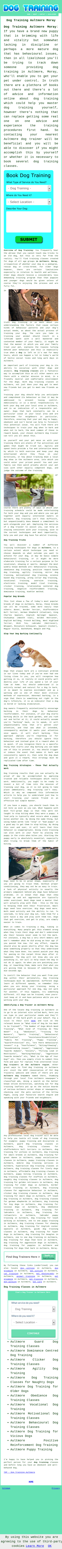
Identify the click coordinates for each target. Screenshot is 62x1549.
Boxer (17, 610)
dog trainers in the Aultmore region (26, 1065)
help (6, 535)
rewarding (41, 736)
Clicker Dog (45, 1359)
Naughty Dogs (43, 1382)
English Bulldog (12, 621)
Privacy (56, 1488)
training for (22, 561)
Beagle (37, 629)
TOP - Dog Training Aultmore (19, 1472)
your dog (32, 428)
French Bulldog (32, 621)
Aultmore (46, 548)
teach (38, 253)
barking (46, 696)
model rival (38, 583)
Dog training (23, 519)
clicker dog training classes (20, 1193)
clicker (8, 586)
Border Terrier (31, 610)
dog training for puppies (20, 1245)
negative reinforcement (31, 589)
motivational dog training (31, 575)
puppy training (28, 1141)
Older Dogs (19, 1391)
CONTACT (42, 14)
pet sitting (36, 1271)
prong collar (35, 578)
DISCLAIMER (52, 14)
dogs (56, 267)
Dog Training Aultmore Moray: (31, 26)
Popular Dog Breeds (14, 596)
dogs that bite (33, 1240)
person (17, 1462)
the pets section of (32, 1092)
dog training (19, 322)
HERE (33, 1021)
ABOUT (35, 14)
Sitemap (6, 1488)
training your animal (17, 336)
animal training (26, 1276)
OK (50, 1546)
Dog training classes (27, 371)
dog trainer (31, 139)
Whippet (8, 626)
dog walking (10, 1282)
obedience (9, 570)
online (14, 1084)
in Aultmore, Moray (46, 261)
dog (20, 353)
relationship (34, 586)
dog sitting (27, 1268)
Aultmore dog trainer (46, 433)
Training (8, 395)
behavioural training (16, 559)
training (34, 259)
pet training (36, 1279)
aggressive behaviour (30, 1191)
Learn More (35, 1546)
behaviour (31, 397)
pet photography (45, 1274)
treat (7, 347)
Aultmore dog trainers (17, 1076)
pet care (37, 1282)
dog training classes (41, 382)
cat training (11, 1274)
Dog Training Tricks (15, 540)
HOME (28, 14)
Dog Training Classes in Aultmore (25, 1287)
